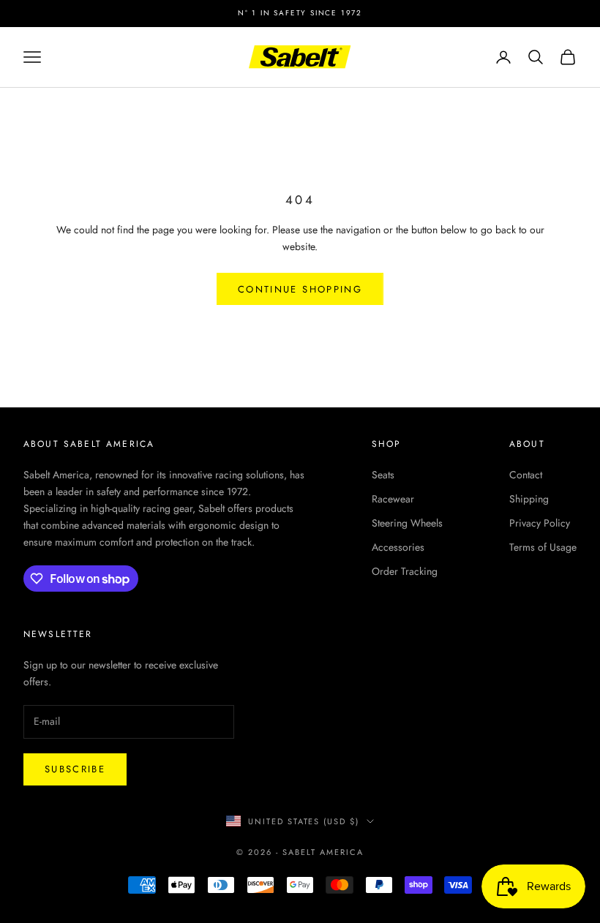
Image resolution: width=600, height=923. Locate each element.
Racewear (393, 498)
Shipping (529, 498)
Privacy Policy (539, 523)
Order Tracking (405, 571)
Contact (525, 474)
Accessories (398, 547)
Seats (383, 474)
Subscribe (75, 769)
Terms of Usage (543, 547)
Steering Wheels (407, 523)
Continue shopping (300, 289)
